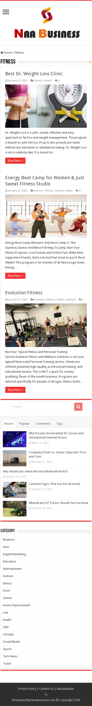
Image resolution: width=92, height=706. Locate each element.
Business (39, 299)
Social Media (11, 641)
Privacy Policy (27, 688)
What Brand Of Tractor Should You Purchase (58, 503)
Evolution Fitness (23, 292)
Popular (24, 423)
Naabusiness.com (43, 700)
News (69, 190)
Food (6, 590)
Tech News (10, 656)
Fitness (38, 80)
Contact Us (46, 688)
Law (5, 612)
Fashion (38, 190)
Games (7, 598)
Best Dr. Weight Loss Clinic (34, 73)
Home (7, 52)
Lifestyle (60, 190)
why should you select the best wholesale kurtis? (35, 471)
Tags (59, 423)
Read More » (15, 160)
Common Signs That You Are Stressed (54, 484)
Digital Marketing (14, 554)
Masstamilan (65, 688)
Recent (8, 423)
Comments (43, 423)
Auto (6, 547)
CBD (6, 627)
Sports (7, 649)
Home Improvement (16, 605)
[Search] (78, 407)
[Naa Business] (46, 22)
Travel (7, 663)
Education (9, 561)
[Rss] (46, 694)
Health (48, 80)
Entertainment (12, 568)
